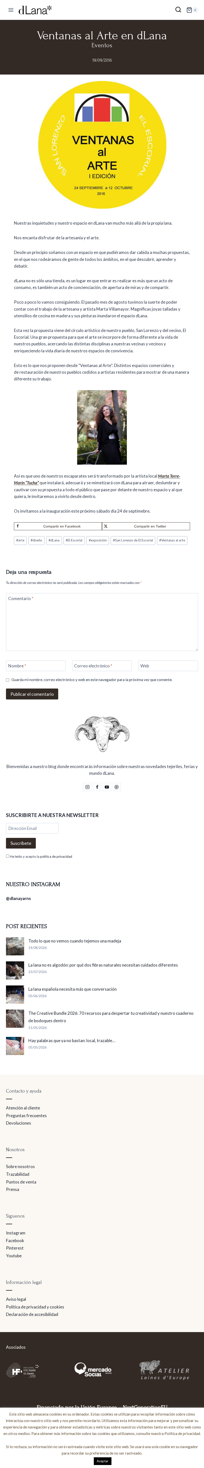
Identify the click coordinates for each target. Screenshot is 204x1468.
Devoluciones (18, 1123)
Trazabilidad (17, 1174)
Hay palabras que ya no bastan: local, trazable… (71, 1040)
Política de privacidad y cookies (35, 1306)
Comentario (20, 598)
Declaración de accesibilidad (32, 1314)
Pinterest (15, 1248)
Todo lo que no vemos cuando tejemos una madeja (74, 940)
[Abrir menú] (11, 10)
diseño (36, 540)
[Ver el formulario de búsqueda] (178, 10)
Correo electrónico (93, 665)
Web (144, 665)
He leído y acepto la (40, 856)
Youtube (14, 1255)
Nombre (17, 665)
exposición (98, 540)
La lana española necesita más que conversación (72, 989)
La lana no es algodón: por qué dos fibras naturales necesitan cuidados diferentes (103, 965)
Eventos (102, 45)
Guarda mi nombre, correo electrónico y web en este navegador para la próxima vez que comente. (91, 679)
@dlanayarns (18, 898)
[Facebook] (97, 787)
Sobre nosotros (20, 1166)
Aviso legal (16, 1299)
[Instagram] (87, 787)
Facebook (15, 1240)
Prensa (12, 1189)
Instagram (15, 1232)
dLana (54, 540)
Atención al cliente (23, 1107)
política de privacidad (56, 856)
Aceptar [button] (102, 1461)
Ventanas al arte (172, 540)
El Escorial (74, 540)
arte (20, 540)
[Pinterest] (116, 787)
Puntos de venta (21, 1181)
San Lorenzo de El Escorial (133, 540)
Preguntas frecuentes (26, 1115)
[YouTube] (107, 787)
